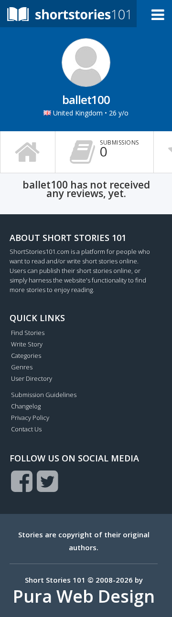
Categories (26, 355)
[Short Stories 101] (68, 13)
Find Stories (27, 332)
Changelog (26, 406)
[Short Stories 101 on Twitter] (47, 481)
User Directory (31, 378)
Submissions (119, 149)
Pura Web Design (84, 596)
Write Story (27, 344)
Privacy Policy (30, 417)
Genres (21, 367)
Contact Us (26, 429)
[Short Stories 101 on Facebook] (22, 481)
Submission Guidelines (43, 394)
